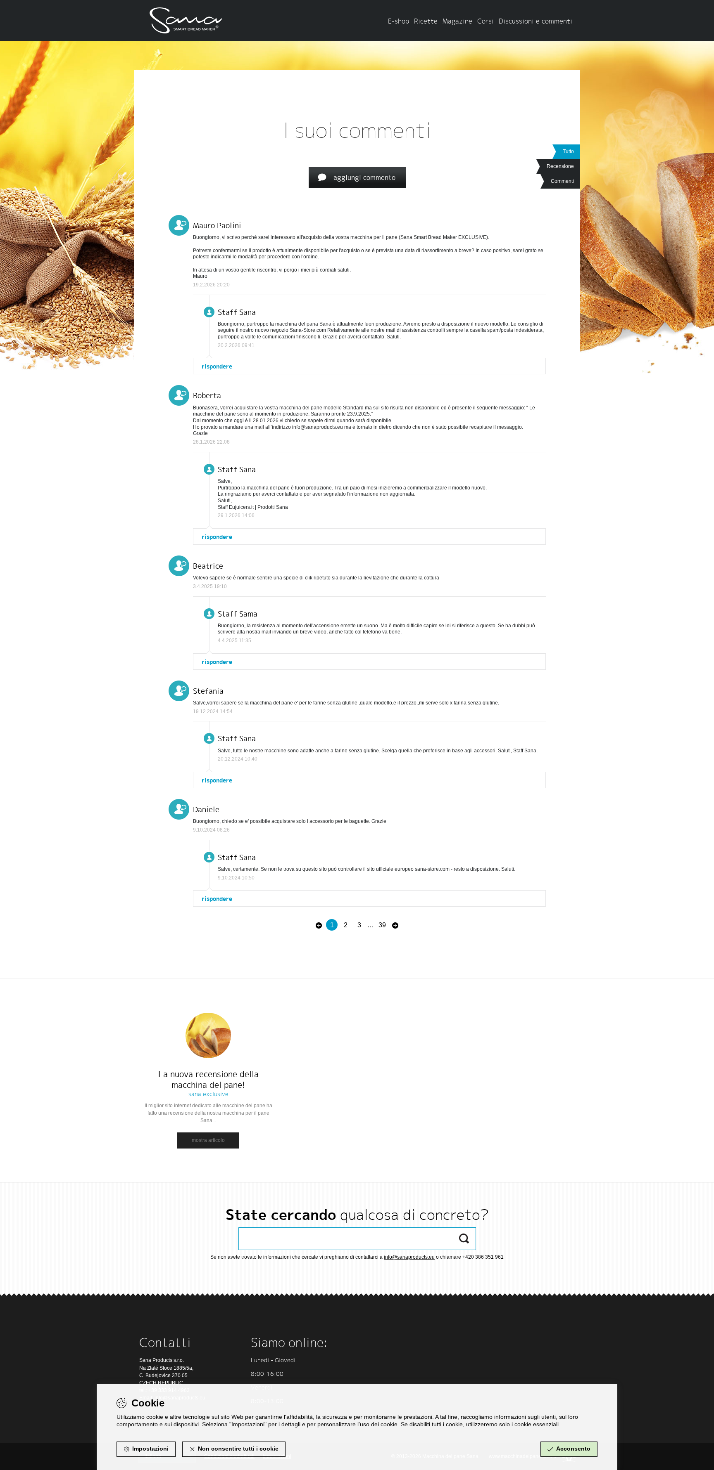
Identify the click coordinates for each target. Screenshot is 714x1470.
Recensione (560, 166)
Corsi (485, 21)
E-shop (398, 21)
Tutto (568, 151)
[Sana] (189, 17)
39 (382, 925)
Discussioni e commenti (535, 21)
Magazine (457, 21)
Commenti (562, 181)
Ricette (426, 21)
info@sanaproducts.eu (409, 1257)
